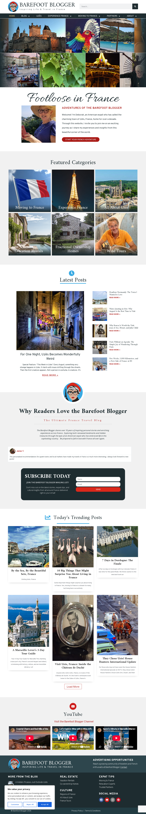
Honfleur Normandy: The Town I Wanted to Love (123, 294)
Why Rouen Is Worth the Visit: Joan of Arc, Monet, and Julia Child (123, 327)
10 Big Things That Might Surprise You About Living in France (73, 574)
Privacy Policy (77, 811)
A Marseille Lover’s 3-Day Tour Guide (29, 652)
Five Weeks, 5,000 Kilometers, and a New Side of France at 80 (123, 360)
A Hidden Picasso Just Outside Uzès (31, 782)
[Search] (135, 6)
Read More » (50, 375)
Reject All (30, 804)
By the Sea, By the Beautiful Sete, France (28, 572)
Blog (24, 16)
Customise (15, 804)
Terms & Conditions (92, 811)
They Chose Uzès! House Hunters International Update (117, 660)
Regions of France (67, 794)
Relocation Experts (107, 784)
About (130, 16)
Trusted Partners (106, 787)
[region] (30, 797)
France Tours (65, 801)
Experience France (58, 16)
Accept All (44, 804)
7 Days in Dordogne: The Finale (117, 562)
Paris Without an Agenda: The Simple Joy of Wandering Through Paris (123, 344)
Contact (123, 767)
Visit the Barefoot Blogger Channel (74, 721)
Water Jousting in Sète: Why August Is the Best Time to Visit (122, 310)
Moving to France (87, 16)
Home (12, 16)
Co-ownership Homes (69, 784)
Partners (112, 16)
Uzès (39, 16)
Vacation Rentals (67, 780)
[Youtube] (73, 706)
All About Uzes (66, 797)
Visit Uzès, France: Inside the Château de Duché (73, 666)
